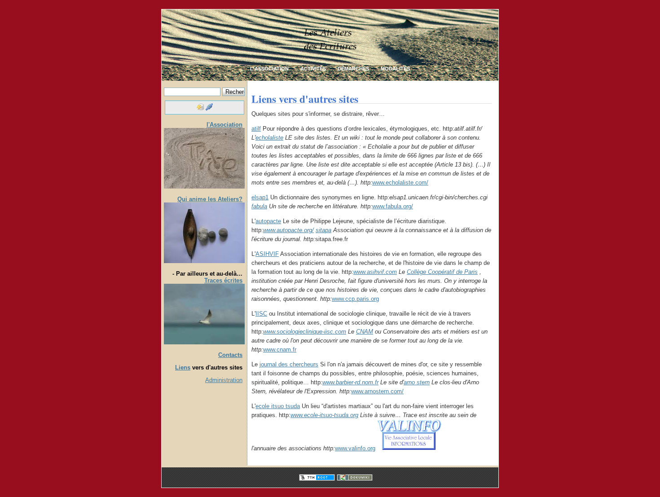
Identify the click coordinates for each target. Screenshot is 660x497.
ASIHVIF (267, 254)
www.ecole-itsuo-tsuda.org (324, 415)
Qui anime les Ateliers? (209, 199)
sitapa (323, 230)
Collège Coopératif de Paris (442, 271)
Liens (182, 367)
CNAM (364, 331)
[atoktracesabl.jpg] (204, 186)
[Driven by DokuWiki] (355, 478)
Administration (223, 380)
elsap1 (259, 197)
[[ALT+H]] (330, 64)
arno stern (417, 382)
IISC (261, 313)
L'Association (269, 68)
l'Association (224, 124)
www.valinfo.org (355, 448)
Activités (313, 68)
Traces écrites (223, 280)
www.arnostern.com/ (377, 391)
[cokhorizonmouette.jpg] (204, 342)
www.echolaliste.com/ (400, 182)
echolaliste (269, 137)
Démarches (353, 68)
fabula (259, 206)
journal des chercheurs (289, 364)
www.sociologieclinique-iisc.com (304, 331)
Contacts (230, 355)
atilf (256, 128)
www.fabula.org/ (392, 206)
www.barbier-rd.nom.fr (350, 382)
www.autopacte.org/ (288, 230)
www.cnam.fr (279, 349)
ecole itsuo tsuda (277, 406)
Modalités (395, 68)
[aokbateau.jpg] (204, 261)
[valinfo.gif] (409, 448)
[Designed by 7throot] (317, 478)
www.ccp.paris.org (355, 298)
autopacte (268, 221)
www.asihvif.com (375, 271)
